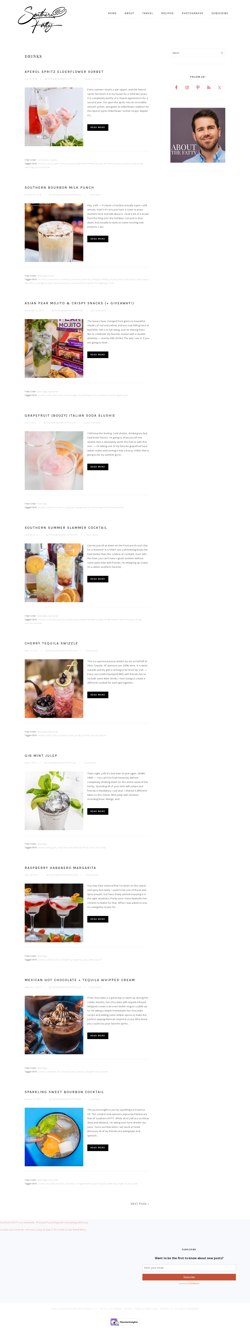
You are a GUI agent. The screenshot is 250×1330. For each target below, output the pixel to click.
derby (49, 847)
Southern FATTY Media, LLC (81, 1309)
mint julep (101, 847)
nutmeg (40, 283)
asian (49, 395)
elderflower (81, 163)
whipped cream (92, 1071)
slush (106, 507)
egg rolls (77, 395)
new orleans (142, 279)
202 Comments (98, 310)
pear (126, 395)
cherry (56, 735)
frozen (99, 163)
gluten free (73, 507)
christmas (65, 279)
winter (111, 283)
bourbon (42, 279)
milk (120, 279)
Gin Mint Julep (41, 756)
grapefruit (85, 507)
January (113, 279)
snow (73, 283)
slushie (113, 507)
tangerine (122, 1183)
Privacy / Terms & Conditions (141, 1309)
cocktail (71, 163)
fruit (65, 507)
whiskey (38, 623)
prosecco (126, 163)
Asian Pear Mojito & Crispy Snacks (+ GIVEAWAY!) (79, 303)
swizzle (94, 735)
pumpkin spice (52, 283)
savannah (65, 283)
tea (129, 1183)
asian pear (58, 395)
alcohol (42, 163)
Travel (51, 275)
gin (77, 619)
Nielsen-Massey (87, 619)
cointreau (70, 1183)
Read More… (80, 1229)
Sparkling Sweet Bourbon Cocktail (64, 1092)
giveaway (86, 395)
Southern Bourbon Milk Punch (59, 188)
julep (59, 847)
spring (138, 619)
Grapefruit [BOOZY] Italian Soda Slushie (70, 416)
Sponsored (53, 391)
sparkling (29, 167)
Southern (81, 283)
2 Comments (91, 534)
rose (134, 163)
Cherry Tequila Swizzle (51, 643)
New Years (30, 283)
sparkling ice (100, 1183)
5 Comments (90, 762)
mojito (111, 395)
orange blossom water (114, 619)
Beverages (42, 275)
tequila (102, 735)
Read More (98, 127)
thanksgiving (100, 283)
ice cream (108, 163)
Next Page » (140, 1203)
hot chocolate (64, 1071)
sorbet (140, 163)
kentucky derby (80, 847)
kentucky (67, 847)
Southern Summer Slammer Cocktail (66, 528)
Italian (117, 163)
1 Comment (94, 194)
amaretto (51, 619)
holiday (104, 279)
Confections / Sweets (47, 159)
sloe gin (130, 619)
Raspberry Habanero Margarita (60, 868)
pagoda (119, 395)
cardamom (53, 279)
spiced (90, 283)
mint (94, 395)
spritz (38, 167)
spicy (85, 959)
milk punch (129, 279)
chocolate (51, 1071)
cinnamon (76, 279)
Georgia (96, 279)
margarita (66, 959)
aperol (49, 163)
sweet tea (112, 1183)
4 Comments (92, 874)
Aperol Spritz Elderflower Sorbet (64, 72)
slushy (121, 507)
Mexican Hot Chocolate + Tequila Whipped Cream (80, 980)
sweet (91, 959)
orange (98, 619)
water (135, 1183)
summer (46, 167)
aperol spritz (60, 163)
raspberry (77, 959)
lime (71, 735)
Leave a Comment (93, 78)
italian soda (97, 507)
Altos (48, 735)
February (86, 279)
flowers (91, 163)
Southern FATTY (47, 20)
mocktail (102, 395)
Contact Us (166, 1309)
